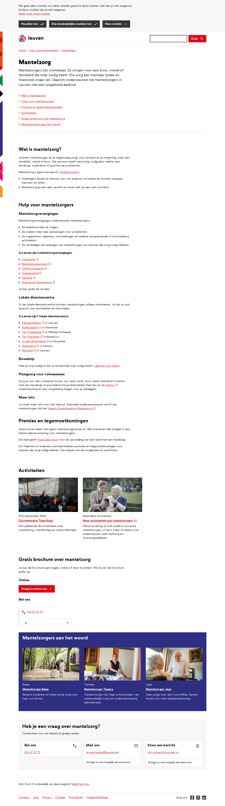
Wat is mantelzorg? (33, 96)
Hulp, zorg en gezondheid (43, 50)
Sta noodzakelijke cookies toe (72, 24)
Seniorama (30, 346)
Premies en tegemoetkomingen (42, 107)
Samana (29, 278)
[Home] (31, 38)
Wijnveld (29, 350)
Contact (24, 797)
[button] (47, 623)
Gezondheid (68, 50)
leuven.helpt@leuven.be (102, 752)
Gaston (111, 385)
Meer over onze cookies (34, 14)
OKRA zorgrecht (34, 269)
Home (22, 50)
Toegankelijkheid (97, 797)
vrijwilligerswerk (69, 172)
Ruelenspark (31, 327)
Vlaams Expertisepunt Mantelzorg (72, 408)
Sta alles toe (30, 24)
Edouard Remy (33, 323)
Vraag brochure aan (34, 589)
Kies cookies (113, 24)
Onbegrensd (32, 273)
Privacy (47, 797)
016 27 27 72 (35, 612)
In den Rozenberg (35, 341)
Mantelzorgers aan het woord (40, 124)
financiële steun (48, 440)
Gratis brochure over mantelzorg (43, 119)
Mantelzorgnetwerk (36, 264)
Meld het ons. (80, 784)
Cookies (60, 797)
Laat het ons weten (106, 366)
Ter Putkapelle (33, 332)
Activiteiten (28, 113)
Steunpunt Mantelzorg (38, 282)
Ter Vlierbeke (32, 337)
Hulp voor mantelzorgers (38, 101)
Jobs (36, 797)
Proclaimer (76, 797)
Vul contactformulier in (162, 752)
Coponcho (30, 259)
